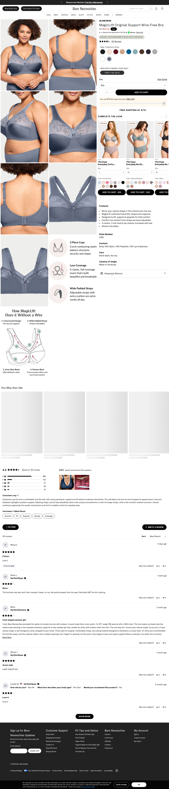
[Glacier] (135, 53)
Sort (144, 536)
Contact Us (50, 745)
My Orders (137, 741)
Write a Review (157, 528)
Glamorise (105, 21)
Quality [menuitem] (37, 516)
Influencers (109, 748)
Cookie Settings (121, 785)
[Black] (102, 53)
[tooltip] (18, 495)
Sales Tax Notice (96, 771)
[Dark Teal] (128, 53)
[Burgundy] (115, 53)
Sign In (136, 734)
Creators (108, 745)
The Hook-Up (79, 751)
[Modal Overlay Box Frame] (118, 72)
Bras (56, 15)
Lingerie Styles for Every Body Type (87, 745)
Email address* (15, 746)
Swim (73, 15)
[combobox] (133, 85)
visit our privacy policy (88, 787)
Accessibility (108, 771)
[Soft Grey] (154, 53)
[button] (163, 8)
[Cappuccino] (122, 53)
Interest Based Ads (70, 771)
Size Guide (162, 79)
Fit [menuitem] (17, 516)
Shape (98, 15)
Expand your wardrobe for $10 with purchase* (121, 37)
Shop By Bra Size (11, 9)
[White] (102, 61)
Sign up (34, 751)
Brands (119, 15)
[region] (74, 482)
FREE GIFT (130, 99)
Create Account (139, 738)
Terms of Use (83, 771)
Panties (64, 15)
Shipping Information (53, 738)
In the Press (109, 738)
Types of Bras (79, 741)
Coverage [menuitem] (49, 516)
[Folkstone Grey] (109, 61)
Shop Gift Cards (51, 748)
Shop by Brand (51, 751)
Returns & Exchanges (53, 741)
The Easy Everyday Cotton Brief (106, 163)
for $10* (84, 2)
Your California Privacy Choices (39, 771)
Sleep (81, 15)
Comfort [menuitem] (8, 516)
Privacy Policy (57, 771)
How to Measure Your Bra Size (85, 748)
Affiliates (108, 741)
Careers (107, 734)
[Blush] (109, 53)
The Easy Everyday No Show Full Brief (135, 163)
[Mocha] (141, 53)
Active (90, 15)
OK (139, 785)
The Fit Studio (80, 738)
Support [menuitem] (26, 516)
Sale (49, 15)
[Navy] (148, 53)
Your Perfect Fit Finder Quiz (84, 734)
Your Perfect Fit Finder (31, 9)
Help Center (50, 734)
